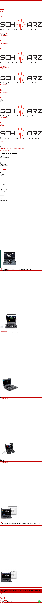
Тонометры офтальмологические (5, 48)
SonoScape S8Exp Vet (3, 331)
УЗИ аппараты (2, 44)
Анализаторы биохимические (5, 67)
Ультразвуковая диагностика (19, 148)
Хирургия (5, 148)
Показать (4, 169)
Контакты (1, 14)
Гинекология (2, 47)
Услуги (1, 593)
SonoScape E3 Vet (3, 458)
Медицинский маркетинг (4, 596)
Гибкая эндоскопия (3, 46)
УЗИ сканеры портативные (4, 151)
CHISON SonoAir (2, 268)
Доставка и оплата (3, 13)
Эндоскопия (2, 148)
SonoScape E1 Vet (3, 586)
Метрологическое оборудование (26, 144)
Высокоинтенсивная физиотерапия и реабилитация (13, 144)
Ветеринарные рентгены (4, 43)
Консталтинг (2, 595)
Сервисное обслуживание (4, 597)
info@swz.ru (2, 16)
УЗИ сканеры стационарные (13, 151)
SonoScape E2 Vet (3, 522)
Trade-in (1, 594)
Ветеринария (2, 144)
